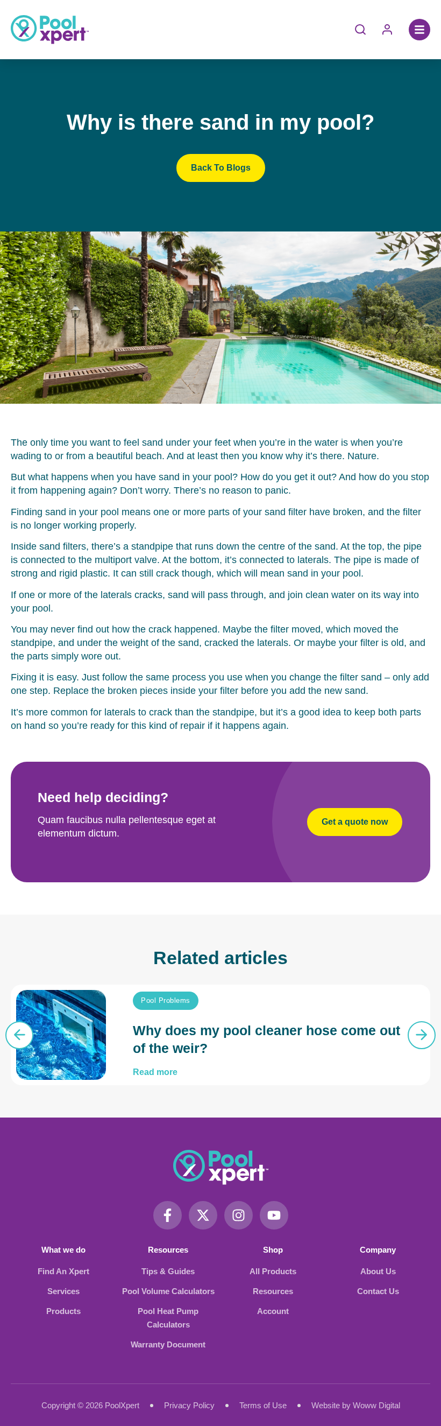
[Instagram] (238, 1215)
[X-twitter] (203, 1215)
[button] (419, 29)
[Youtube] (274, 1215)
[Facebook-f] (167, 1215)
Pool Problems (165, 1000)
